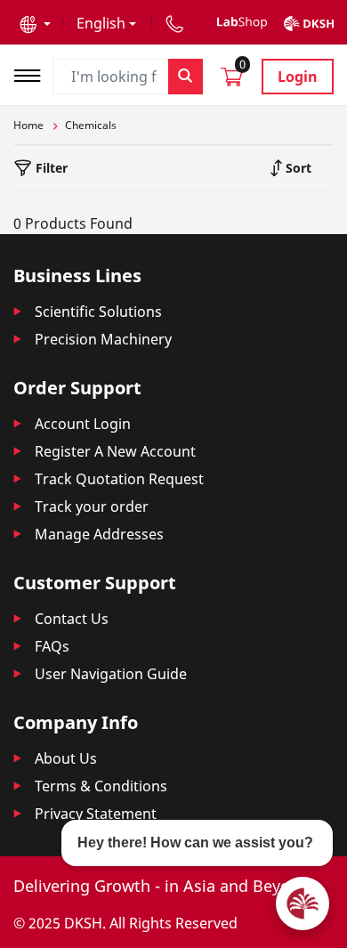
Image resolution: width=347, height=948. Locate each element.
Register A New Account (115, 451)
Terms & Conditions (101, 786)
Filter (50, 167)
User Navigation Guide (111, 674)
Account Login (83, 423)
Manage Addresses (99, 534)
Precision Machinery (103, 339)
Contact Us (72, 618)
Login (298, 76)
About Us (66, 758)
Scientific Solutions (98, 311)
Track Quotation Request (119, 479)
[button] (35, 23)
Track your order (92, 506)
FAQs (52, 646)
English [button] (101, 23)
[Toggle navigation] (32, 73)
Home (28, 125)
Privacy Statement (96, 813)
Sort (296, 167)
